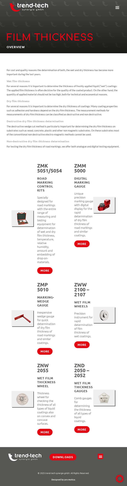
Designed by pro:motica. (63, 479)
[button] (117, 7)
